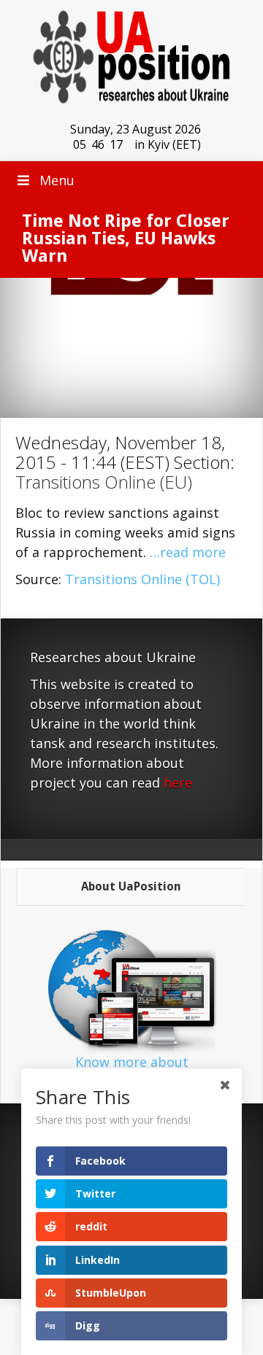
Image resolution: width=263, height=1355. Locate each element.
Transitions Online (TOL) (142, 579)
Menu (57, 180)
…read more (188, 552)
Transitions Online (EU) (103, 482)
